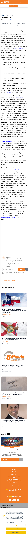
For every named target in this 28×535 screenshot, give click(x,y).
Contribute (14, 473)
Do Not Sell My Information (14, 480)
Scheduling (13, 280)
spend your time (18, 48)
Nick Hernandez (6, 424)
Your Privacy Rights (14, 482)
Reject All (16, 528)
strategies (9, 92)
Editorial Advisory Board (14, 476)
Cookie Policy (11, 522)
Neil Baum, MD (6, 369)
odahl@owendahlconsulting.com (9, 217)
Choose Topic (12, 5)
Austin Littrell (6, 341)
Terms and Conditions (14, 479)
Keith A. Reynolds (7, 314)
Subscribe (21, 269)
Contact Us (14, 474)
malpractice (17, 170)
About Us (14, 470)
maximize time (20, 97)
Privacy (14, 477)
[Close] (25, 509)
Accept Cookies (15, 532)
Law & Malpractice (6, 280)
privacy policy (4, 273)
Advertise (14, 471)
